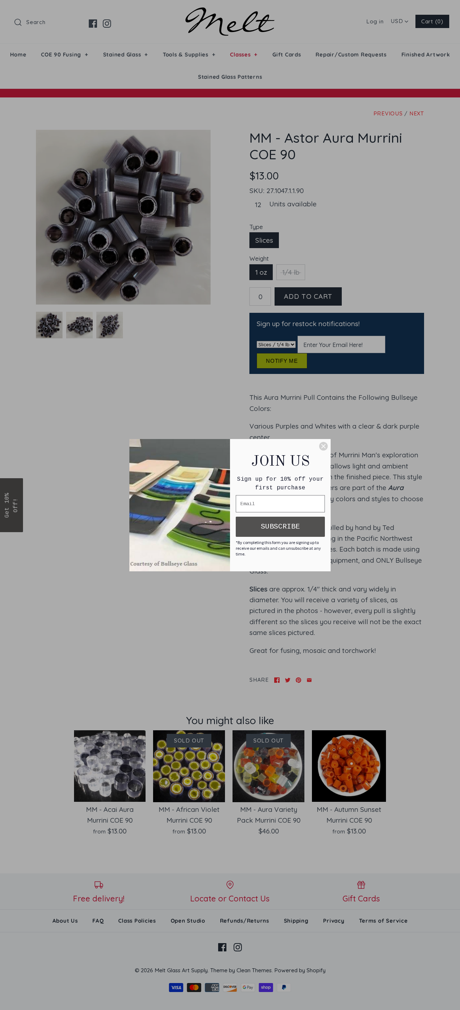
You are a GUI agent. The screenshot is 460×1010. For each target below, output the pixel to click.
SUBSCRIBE (280, 526)
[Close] (323, 446)
